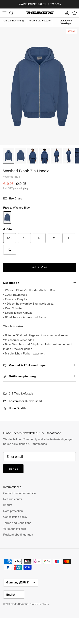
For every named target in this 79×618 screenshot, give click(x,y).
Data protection (13, 511)
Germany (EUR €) (17, 582)
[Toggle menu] (4, 12)
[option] (39, 86)
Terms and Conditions (17, 522)
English (11, 594)
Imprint (7, 504)
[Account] (65, 12)
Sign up (13, 468)
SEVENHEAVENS (19, 604)
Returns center (12, 499)
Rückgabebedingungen (18, 534)
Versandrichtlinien (14, 528)
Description (11, 282)
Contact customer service (19, 493)
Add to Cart (39, 267)
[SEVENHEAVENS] (39, 13)
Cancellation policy (15, 516)
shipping (23, 188)
